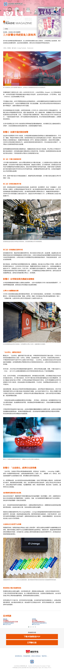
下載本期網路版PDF (32, 637)
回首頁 (7, 21)
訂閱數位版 (32, 643)
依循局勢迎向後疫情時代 (39, 622)
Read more (7, 624)
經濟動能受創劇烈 (10, 622)
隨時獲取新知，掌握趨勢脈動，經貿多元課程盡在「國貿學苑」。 (32, 656)
